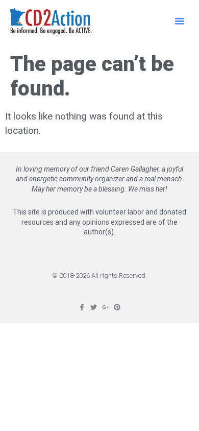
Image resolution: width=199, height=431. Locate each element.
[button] (179, 21)
